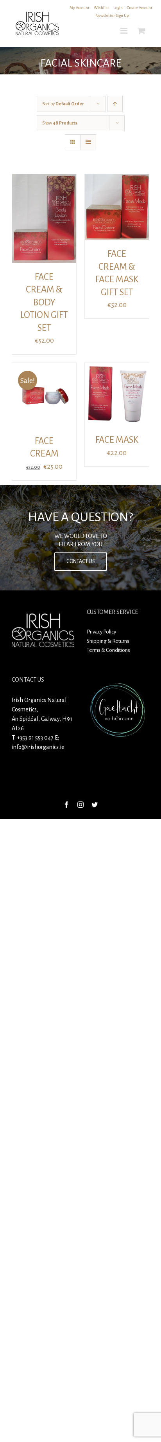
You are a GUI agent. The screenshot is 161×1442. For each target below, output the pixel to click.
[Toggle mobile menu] (124, 31)
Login (118, 7)
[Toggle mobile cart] (141, 31)
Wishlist (101, 7)
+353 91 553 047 (35, 738)
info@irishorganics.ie (38, 747)
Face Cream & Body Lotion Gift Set (44, 302)
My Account (79, 7)
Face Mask (116, 440)
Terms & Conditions (108, 650)
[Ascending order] (115, 104)
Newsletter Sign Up (112, 15)
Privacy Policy (101, 632)
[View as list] (88, 142)
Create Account (139, 7)
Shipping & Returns (108, 641)
